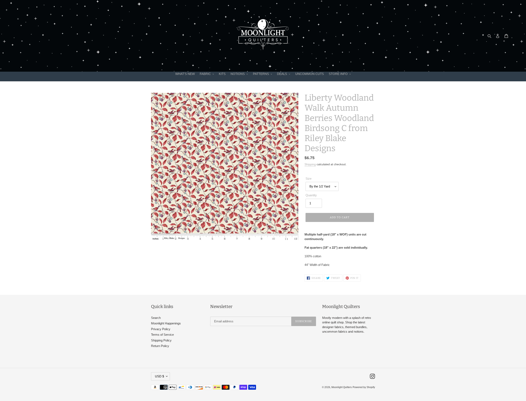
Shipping (310, 164)
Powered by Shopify (364, 387)
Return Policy (160, 346)
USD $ (159, 376)
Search (156, 317)
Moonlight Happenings (166, 323)
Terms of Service (162, 334)
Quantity (311, 195)
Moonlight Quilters (341, 387)
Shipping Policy (161, 340)
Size (308, 178)
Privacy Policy (160, 329)
